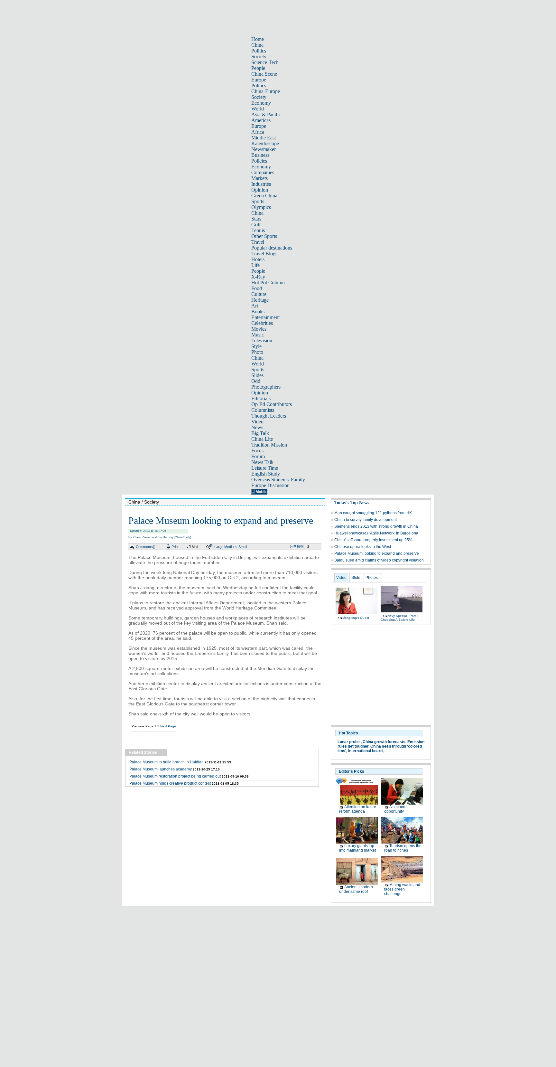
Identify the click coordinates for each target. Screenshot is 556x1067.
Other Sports (264, 236)
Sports (257, 201)
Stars (256, 219)
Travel (257, 242)
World (257, 108)
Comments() (145, 547)
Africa (257, 132)
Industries (261, 184)
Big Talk (260, 433)
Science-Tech (265, 62)
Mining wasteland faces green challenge (402, 889)
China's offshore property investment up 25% (373, 540)
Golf (256, 224)
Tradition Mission (269, 445)
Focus (257, 450)
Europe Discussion (270, 485)
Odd (255, 381)
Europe (258, 79)
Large (218, 547)
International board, (366, 751)
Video (257, 421)
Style (256, 346)
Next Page (168, 726)
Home (257, 39)
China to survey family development (365, 519)
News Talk (262, 462)
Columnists (262, 410)
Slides (257, 375)
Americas (261, 120)
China (257, 45)
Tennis (258, 230)
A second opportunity (394, 809)
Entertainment (265, 317)
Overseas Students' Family (278, 479)
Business (260, 155)
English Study (265, 474)
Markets (259, 178)
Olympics (261, 207)
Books (257, 311)
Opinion (259, 190)
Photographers (266, 387)
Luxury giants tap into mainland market (357, 848)
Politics (258, 50)
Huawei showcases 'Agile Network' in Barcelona (376, 533)
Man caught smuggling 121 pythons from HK (373, 513)
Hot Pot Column (268, 282)
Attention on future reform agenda (357, 809)
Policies (259, 161)
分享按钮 (297, 546)
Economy (261, 103)
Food (256, 288)
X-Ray (258, 276)
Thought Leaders (268, 416)
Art (254, 305)
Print (175, 547)
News (257, 427)
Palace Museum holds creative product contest (170, 783)
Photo (257, 352)
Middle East (263, 137)
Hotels (257, 259)
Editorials (261, 398)
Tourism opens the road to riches (403, 848)
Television (261, 340)
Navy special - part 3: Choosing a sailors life (400, 617)
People (258, 68)
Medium (230, 547)
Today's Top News (351, 502)
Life (255, 265)
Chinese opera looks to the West (362, 546)
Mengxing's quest (355, 617)
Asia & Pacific (266, 114)
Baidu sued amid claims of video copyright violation (379, 560)
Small (242, 547)
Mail (195, 547)
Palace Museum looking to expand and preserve (376, 553)
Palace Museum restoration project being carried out (175, 776)
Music (257, 334)
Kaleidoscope (265, 143)
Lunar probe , (350, 742)
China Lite (262, 439)
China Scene (264, 74)
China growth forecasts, (384, 742)
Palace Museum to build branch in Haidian (166, 762)
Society (258, 56)
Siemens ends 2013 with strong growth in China (376, 526)
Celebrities (262, 323)
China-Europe (265, 91)
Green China (264, 195)
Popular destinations (271, 247)
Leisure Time (264, 468)
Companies (262, 172)
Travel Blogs (264, 253)
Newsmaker (263, 149)
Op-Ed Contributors (271, 404)
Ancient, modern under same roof (356, 889)
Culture (258, 294)
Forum (258, 456)
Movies (258, 329)
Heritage (260, 300)
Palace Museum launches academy (160, 769)
